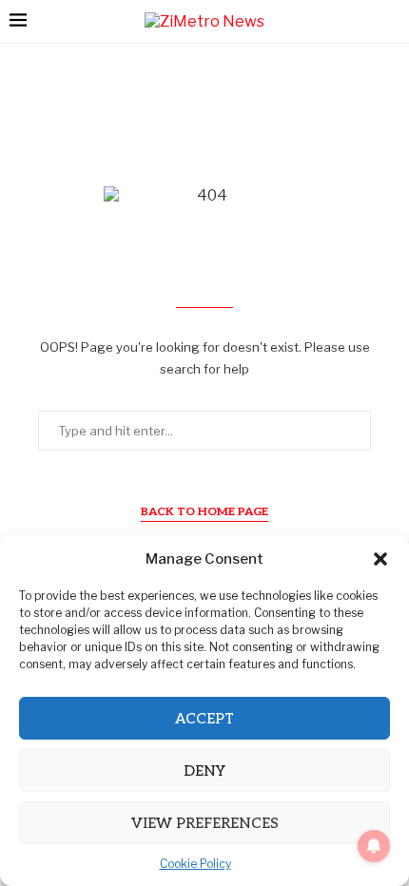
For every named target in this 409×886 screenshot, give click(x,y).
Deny (204, 771)
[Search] (389, 21)
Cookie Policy (195, 864)
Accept (204, 718)
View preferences (205, 823)
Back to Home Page (204, 512)
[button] (380, 558)
